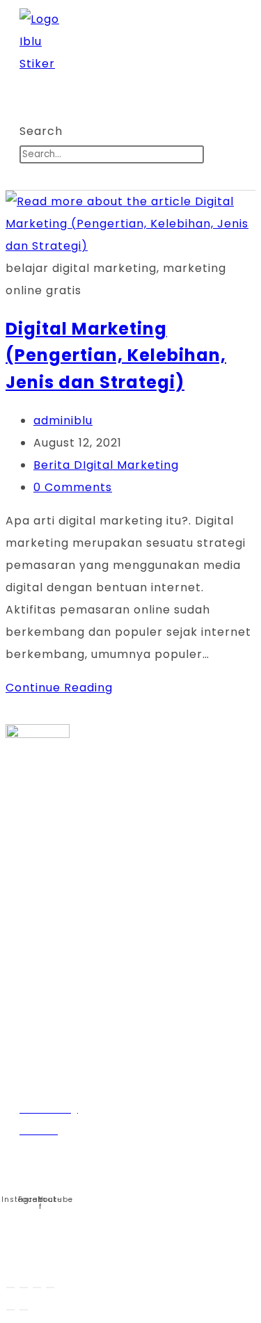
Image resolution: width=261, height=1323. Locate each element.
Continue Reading (64, 688)
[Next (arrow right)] (24, 1309)
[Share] (37, 1287)
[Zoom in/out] (10, 1287)
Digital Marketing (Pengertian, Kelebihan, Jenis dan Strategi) (116, 355)
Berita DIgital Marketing (106, 465)
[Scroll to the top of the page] (13, 1254)
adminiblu (63, 420)
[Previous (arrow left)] (10, 1309)
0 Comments (72, 487)
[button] (103, 86)
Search (41, 131)
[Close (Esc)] (50, 1287)
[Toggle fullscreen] (24, 1287)
